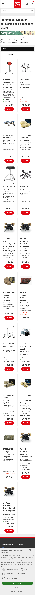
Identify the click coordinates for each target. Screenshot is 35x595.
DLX (10, 15)
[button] (17, 592)
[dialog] (17, 571)
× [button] (33, 549)
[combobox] (30, 550)
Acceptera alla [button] (18, 583)
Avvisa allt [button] (17, 587)
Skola (15, 15)
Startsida (4, 15)
